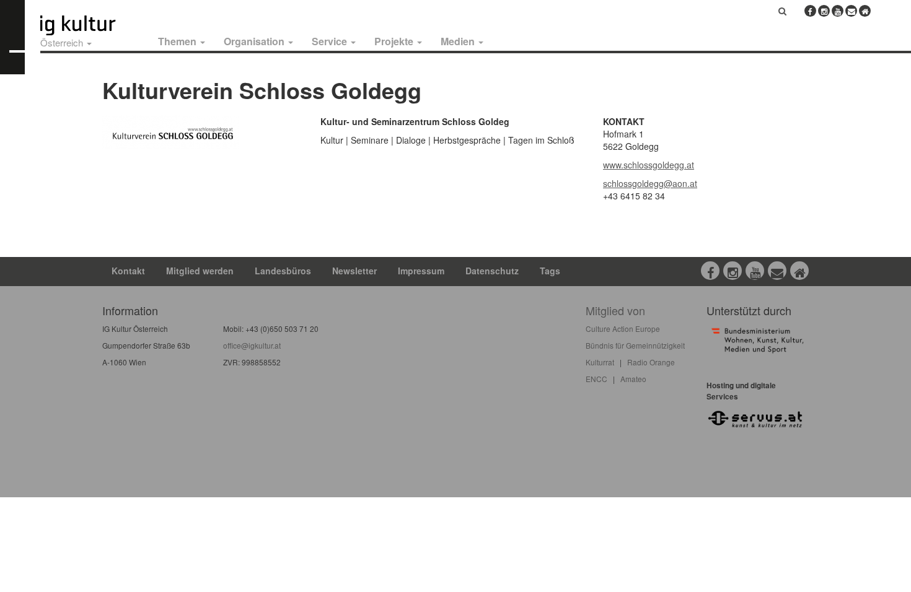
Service (331, 41)
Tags (550, 270)
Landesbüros (283, 270)
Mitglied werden (200, 270)
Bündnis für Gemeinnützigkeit (635, 345)
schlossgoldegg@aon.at (650, 183)
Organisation (255, 41)
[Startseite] (91, 25)
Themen (178, 41)
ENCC (596, 378)
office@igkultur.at (252, 345)
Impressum (421, 270)
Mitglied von (615, 310)
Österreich (63, 42)
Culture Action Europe (623, 328)
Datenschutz (492, 270)
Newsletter (354, 270)
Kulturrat (600, 362)
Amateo (633, 378)
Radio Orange (651, 362)
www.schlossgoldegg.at (648, 165)
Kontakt (128, 270)
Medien (459, 41)
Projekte (395, 41)
